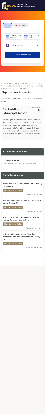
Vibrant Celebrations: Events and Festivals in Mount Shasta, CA (22, 201)
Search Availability (23, 55)
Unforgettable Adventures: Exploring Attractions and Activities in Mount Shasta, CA (21, 236)
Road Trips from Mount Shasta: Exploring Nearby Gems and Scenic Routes (21, 218)
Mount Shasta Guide (13, 190)
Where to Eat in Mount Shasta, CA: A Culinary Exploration (22, 185)
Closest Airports (11, 160)
